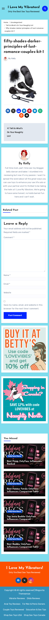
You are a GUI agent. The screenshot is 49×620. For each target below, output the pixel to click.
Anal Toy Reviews (12, 604)
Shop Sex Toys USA (13, 615)
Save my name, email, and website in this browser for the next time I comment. (23, 307)
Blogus (38, 590)
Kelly (13, 58)
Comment (9, 237)
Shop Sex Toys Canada (34, 615)
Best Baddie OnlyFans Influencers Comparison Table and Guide (23, 547)
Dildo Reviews (33, 598)
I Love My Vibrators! (24, 7)
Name (7, 275)
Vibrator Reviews (17, 598)
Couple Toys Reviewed (13, 609)
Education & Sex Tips (36, 609)
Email (7, 284)
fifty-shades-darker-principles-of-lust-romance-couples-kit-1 (24, 46)
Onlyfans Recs (14, 456)
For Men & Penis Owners (33, 604)
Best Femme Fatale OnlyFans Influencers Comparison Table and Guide (23, 492)
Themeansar (24, 594)
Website (7, 292)
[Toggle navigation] (3, 8)
